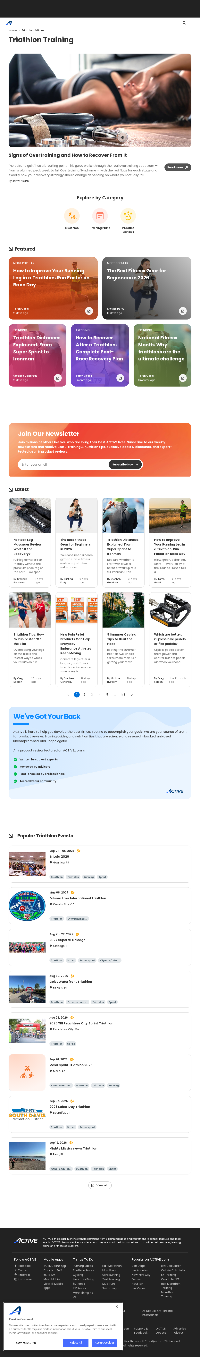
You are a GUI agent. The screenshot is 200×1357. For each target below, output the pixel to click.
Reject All (76, 1342)
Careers (124, 1329)
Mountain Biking (83, 1279)
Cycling (78, 1275)
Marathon (109, 1270)
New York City (141, 1275)
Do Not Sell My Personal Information (157, 1313)
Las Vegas (138, 1288)
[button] (53, 288)
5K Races (79, 1284)
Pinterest (24, 1275)
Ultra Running (111, 1275)
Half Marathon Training (170, 1286)
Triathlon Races (83, 1270)
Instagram (25, 1279)
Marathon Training (167, 1294)
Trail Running (111, 1279)
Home (13, 30)
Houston (137, 1284)
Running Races (83, 1266)
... (115, 695)
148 (123, 695)
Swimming (109, 1288)
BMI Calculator (171, 1266)
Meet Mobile (52, 1279)
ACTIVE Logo (22, 1239)
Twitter (23, 1270)
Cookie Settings (26, 1342)
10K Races (79, 1288)
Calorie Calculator (173, 1270)
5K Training (168, 1275)
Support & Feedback (141, 1331)
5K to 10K (49, 1275)
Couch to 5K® (53, 1270)
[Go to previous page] (68, 694)
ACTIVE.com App (55, 1266)
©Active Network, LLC (128, 1341)
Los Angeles (140, 1270)
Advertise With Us (179, 1331)
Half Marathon (112, 1266)
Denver (137, 1279)
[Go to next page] (132, 694)
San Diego (139, 1266)
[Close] (116, 1306)
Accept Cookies (104, 1342)
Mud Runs (108, 1284)
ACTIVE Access (161, 1331)
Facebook (24, 1266)
